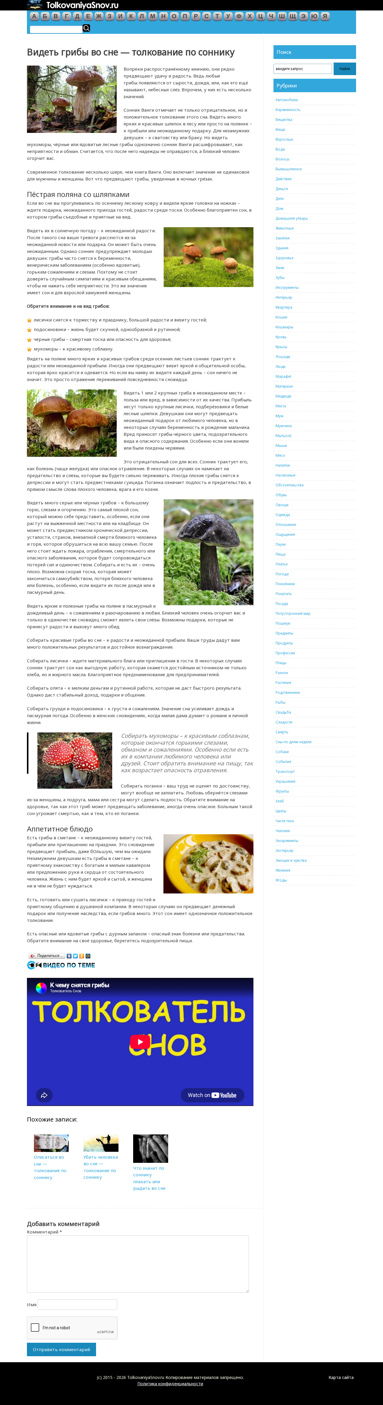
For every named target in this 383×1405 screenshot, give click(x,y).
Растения (283, 682)
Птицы (281, 662)
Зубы (280, 277)
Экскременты (287, 840)
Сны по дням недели (293, 741)
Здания (282, 248)
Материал (284, 386)
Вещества (284, 119)
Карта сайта (341, 1377)
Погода (282, 573)
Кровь (281, 336)
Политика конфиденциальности (170, 1383)
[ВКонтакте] (69, 954)
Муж (279, 415)
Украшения (285, 781)
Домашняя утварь (292, 218)
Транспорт (285, 771)
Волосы (282, 159)
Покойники (285, 583)
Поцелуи (283, 623)
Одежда (283, 514)
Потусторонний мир (293, 613)
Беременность (288, 109)
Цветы (281, 811)
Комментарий (44, 1232)
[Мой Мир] (88, 954)
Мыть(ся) (283, 435)
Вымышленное (289, 169)
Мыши (281, 445)
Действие (283, 178)
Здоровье (284, 257)
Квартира (284, 307)
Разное (282, 672)
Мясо (280, 455)
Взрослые (284, 139)
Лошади (283, 356)
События (283, 761)
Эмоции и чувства (291, 860)
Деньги (282, 188)
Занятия (283, 238)
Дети (280, 198)
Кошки (281, 317)
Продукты (284, 643)
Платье (282, 564)
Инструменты (287, 287)
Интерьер (284, 297)
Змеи (280, 267)
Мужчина (284, 425)
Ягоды (281, 880)
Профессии (285, 653)
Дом (279, 208)
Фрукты (282, 791)
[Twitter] (75, 954)
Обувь (281, 494)
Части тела (285, 820)
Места (281, 406)
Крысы (281, 346)
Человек (283, 830)
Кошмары (284, 327)
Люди (280, 366)
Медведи (283, 396)
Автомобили (287, 99)
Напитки (283, 465)
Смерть (282, 732)
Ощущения (285, 534)
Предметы (284, 633)
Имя (32, 1304)
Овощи (282, 504)
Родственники (288, 692)
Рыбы (280, 702)
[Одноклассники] (82, 954)
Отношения (286, 524)
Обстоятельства (290, 485)
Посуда (282, 603)
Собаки (282, 751)
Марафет (283, 376)
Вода (280, 149)
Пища (280, 554)
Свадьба (283, 712)
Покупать (284, 593)
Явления (283, 870)
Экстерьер (285, 850)
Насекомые (285, 475)
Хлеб (280, 801)
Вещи (280, 129)
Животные (285, 228)
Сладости (284, 722)
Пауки (281, 544)
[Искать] (86, 28)
